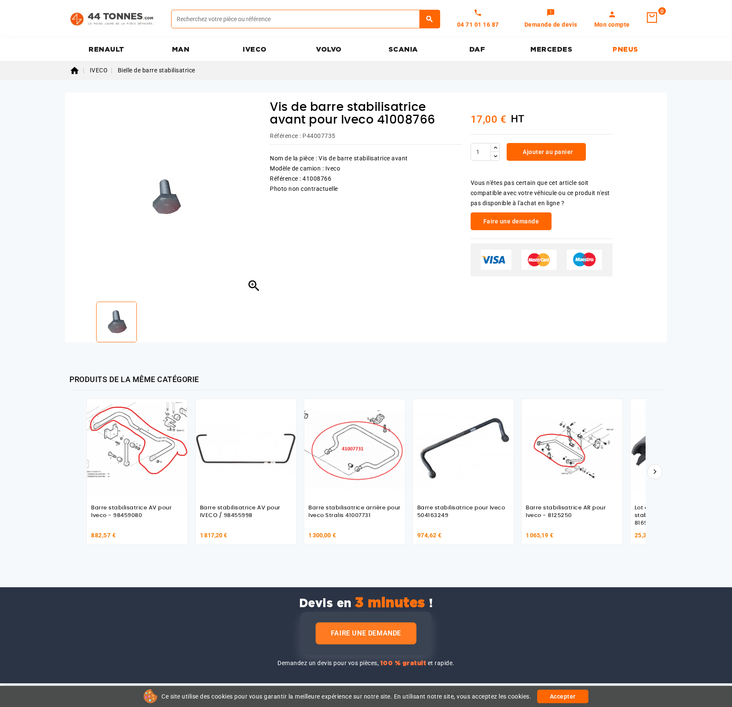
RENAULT (107, 49)
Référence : (285, 135)
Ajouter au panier (547, 152)
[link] (550, 19)
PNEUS (625, 49)
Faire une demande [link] (511, 221)
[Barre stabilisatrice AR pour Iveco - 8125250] (572, 449)
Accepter (563, 696)
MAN (181, 49)
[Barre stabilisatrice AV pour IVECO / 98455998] (246, 449)
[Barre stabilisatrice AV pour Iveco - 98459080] (137, 449)
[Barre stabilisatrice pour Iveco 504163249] (463, 449)
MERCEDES (551, 49)
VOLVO (329, 49)
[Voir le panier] (652, 18)
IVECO (255, 49)
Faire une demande (366, 633)
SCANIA (403, 49)
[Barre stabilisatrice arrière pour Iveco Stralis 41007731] (354, 449)
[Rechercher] (429, 19)
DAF (477, 49)
